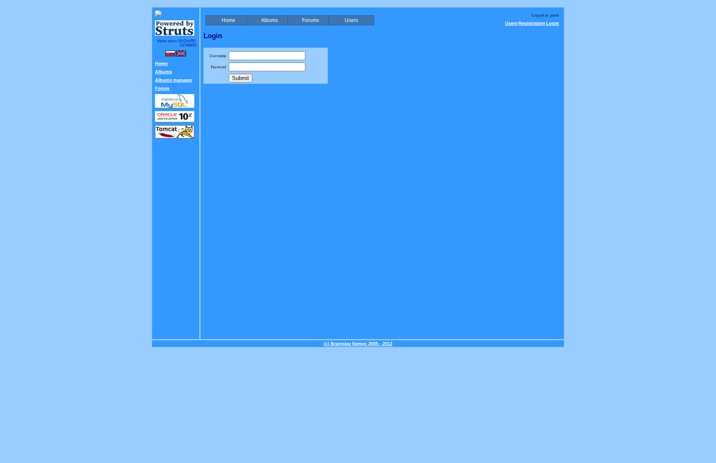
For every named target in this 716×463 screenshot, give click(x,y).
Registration (531, 23)
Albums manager (173, 80)
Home (161, 63)
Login (552, 23)
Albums (163, 71)
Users (511, 23)
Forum (162, 88)
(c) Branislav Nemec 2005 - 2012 (358, 343)
